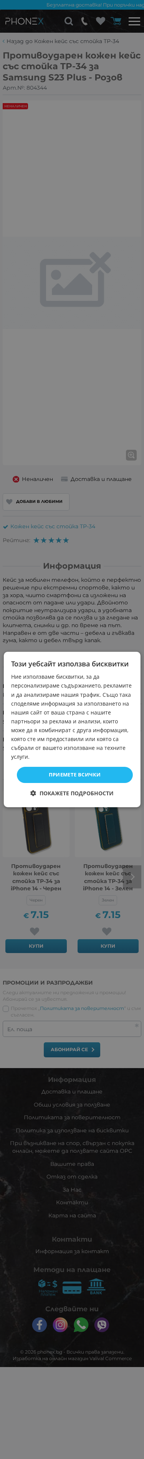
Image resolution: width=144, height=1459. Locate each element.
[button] (72, 793)
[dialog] (71, 729)
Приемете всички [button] (75, 774)
